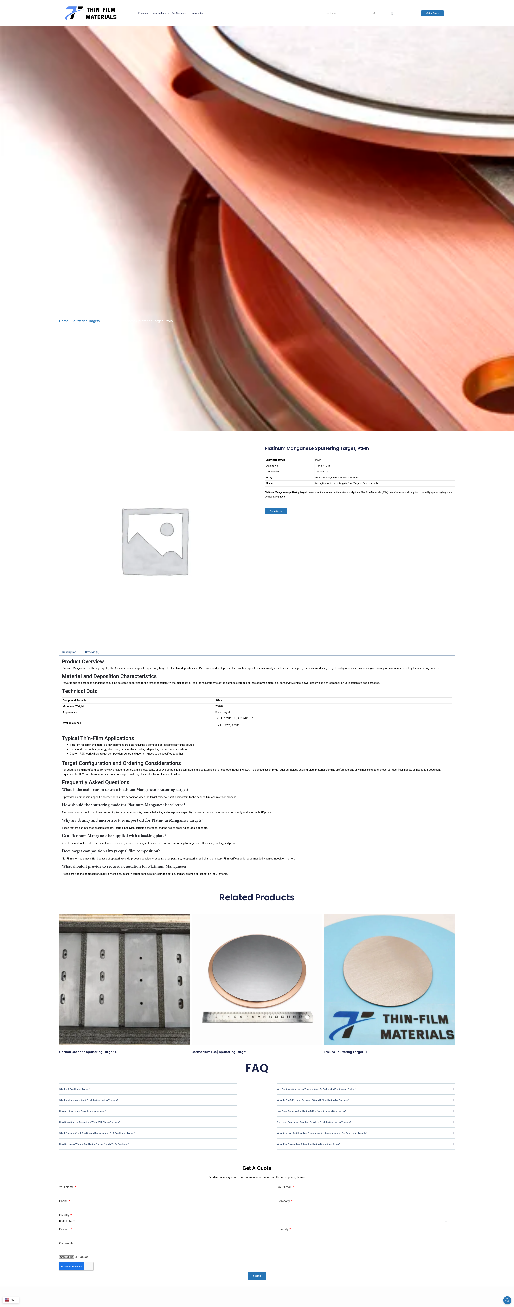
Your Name (66, 1187)
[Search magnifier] (374, 13)
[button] (148, 1091)
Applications (159, 13)
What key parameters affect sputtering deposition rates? (308, 1144)
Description (69, 652)
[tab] (69, 652)
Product (64, 1229)
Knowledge (197, 13)
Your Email (284, 1187)
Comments (66, 1243)
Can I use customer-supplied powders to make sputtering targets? (314, 1122)
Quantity (283, 1229)
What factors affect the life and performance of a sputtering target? (97, 1133)
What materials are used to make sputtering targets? (88, 1100)
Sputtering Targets (85, 321)
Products (143, 13)
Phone (63, 1201)
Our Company (179, 13)
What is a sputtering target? (74, 1089)
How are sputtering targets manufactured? (82, 1111)
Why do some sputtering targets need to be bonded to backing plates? (316, 1089)
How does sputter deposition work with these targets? (89, 1122)
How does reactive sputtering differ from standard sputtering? (311, 1111)
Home (63, 321)
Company (283, 1201)
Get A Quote (432, 13)
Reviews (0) (92, 652)
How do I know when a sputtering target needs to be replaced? (94, 1144)
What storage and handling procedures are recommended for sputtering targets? (322, 1133)
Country (64, 1215)
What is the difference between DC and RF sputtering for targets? (313, 1100)
